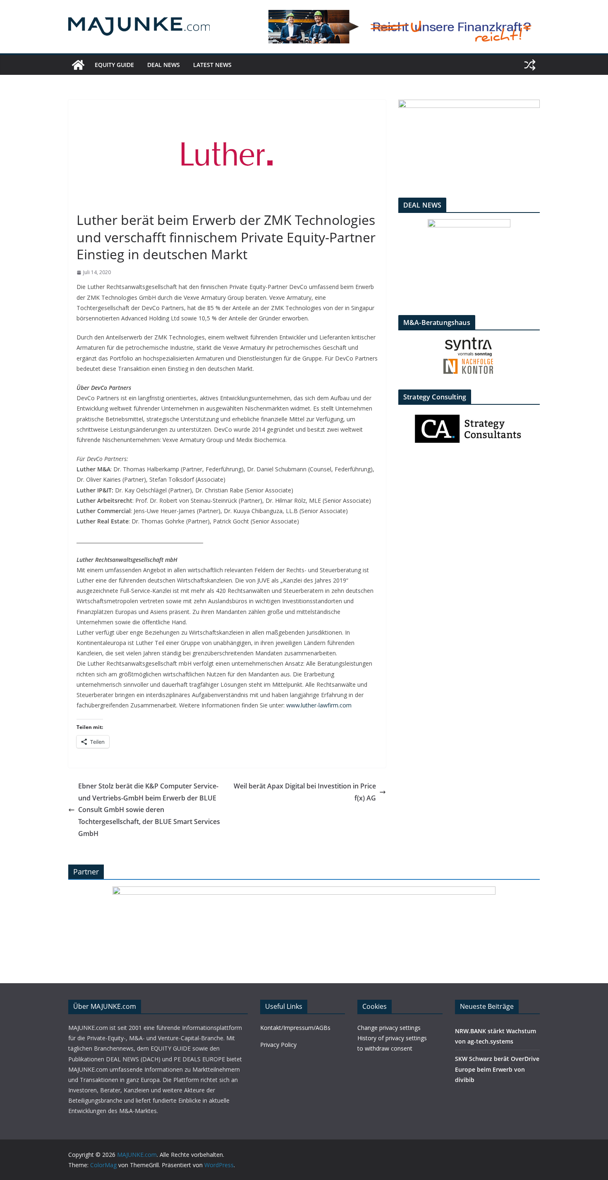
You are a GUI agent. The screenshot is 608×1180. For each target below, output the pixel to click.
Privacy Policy (278, 1045)
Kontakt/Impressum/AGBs (295, 1028)
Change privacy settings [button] (389, 1028)
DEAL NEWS (163, 65)
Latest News (212, 65)
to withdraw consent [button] (384, 1048)
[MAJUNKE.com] (78, 65)
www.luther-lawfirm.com (319, 705)
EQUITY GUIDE (114, 65)
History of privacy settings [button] (392, 1038)
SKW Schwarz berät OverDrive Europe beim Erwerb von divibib (497, 1069)
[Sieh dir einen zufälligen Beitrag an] (530, 65)
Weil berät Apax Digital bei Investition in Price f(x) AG (305, 792)
